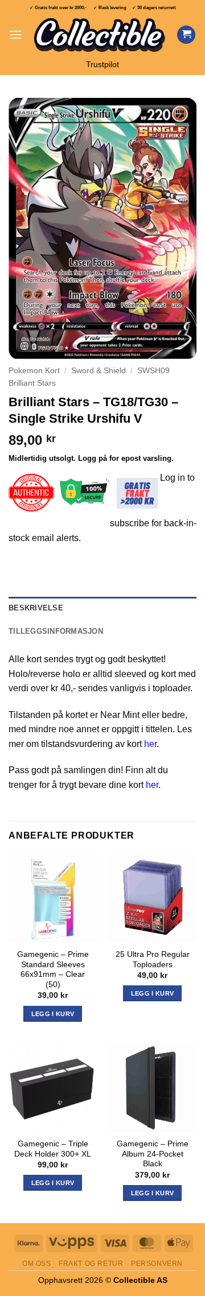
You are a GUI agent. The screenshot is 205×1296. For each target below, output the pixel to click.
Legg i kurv (53, 1182)
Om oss (36, 1264)
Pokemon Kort (34, 370)
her (150, 744)
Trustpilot (102, 64)
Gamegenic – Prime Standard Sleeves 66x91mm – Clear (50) (53, 969)
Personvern (157, 1264)
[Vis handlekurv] (186, 35)
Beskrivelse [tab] (36, 608)
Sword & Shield (98, 370)
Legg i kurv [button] (53, 1013)
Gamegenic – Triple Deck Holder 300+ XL (52, 1149)
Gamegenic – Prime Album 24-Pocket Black (152, 1154)
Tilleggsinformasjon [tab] (56, 631)
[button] (15, 34)
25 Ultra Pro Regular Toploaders (153, 959)
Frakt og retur (91, 1264)
